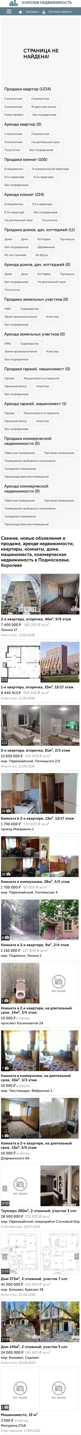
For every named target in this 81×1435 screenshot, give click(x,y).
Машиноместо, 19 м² (19, 1415)
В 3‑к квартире (43, 177)
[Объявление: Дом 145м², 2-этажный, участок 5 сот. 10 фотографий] (20, 1342)
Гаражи (9, 378)
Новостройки (13, 114)
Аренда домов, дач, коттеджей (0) (37, 265)
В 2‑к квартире (14, 177)
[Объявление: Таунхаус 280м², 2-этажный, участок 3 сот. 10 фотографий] (20, 1206)
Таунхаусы (67, 239)
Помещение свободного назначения (29, 461)
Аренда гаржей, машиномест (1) (35, 404)
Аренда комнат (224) (24, 195)
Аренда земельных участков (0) (34, 334)
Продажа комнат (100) (25, 160)
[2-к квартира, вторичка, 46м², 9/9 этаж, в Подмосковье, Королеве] (20, 615)
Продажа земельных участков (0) (36, 300)
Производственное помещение (26, 476)
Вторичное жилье (44, 107)
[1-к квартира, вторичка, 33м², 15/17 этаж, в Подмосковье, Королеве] (20, 683)
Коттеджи (44, 239)
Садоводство (29, 308)
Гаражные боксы (15, 386)
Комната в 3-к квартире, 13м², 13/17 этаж (37, 819)
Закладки (32, 11)
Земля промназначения (20, 316)
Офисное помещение (19, 453)
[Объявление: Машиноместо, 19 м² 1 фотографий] (40, 1410)
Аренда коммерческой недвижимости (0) (26, 488)
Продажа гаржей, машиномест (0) (37, 369)
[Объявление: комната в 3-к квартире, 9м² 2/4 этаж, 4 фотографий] (40, 940)
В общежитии (13, 169)
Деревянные (46, 247)
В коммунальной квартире (50, 169)
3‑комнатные (13, 107)
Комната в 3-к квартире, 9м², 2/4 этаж (35, 945)
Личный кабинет (60, 11)
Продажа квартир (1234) (27, 89)
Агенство (52, 316)
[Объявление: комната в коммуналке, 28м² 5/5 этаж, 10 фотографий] (40, 877)
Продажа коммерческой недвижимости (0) (28, 441)
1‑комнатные (13, 98)
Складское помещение (20, 468)
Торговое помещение (59, 453)
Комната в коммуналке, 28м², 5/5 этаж (35, 882)
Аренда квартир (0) (22, 124)
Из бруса (42, 255)
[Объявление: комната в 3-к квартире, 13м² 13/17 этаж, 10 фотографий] (40, 814)
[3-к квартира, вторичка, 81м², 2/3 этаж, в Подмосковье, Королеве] (20, 746)
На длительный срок (46, 142)
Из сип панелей (15, 255)
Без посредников (44, 114)
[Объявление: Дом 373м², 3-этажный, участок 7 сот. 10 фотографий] (20, 1274)
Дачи (24, 239)
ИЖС (7, 308)
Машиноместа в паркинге (41, 378)
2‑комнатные (40, 98)
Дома (8, 239)
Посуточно (12, 150)
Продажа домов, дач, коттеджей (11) (39, 230)
